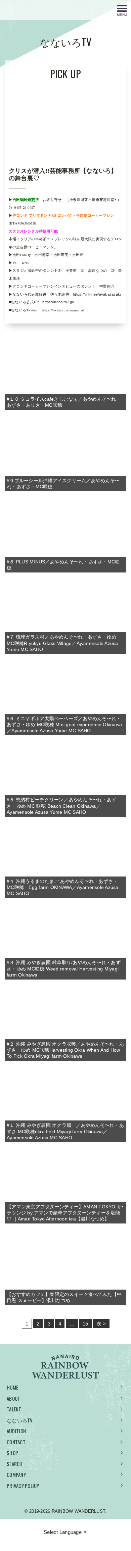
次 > (101, 1324)
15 (85, 1324)
